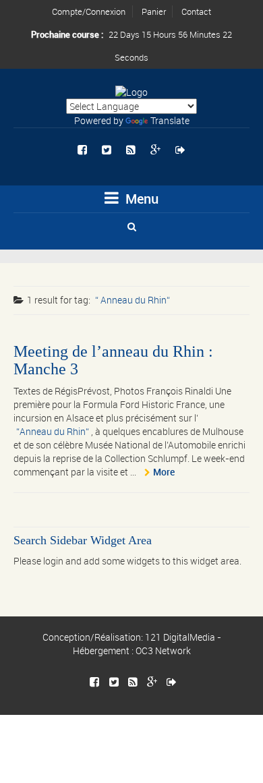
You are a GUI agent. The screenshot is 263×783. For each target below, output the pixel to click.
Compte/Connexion (88, 11)
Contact (196, 11)
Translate (169, 120)
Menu (140, 199)
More (164, 471)
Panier (154, 11)
